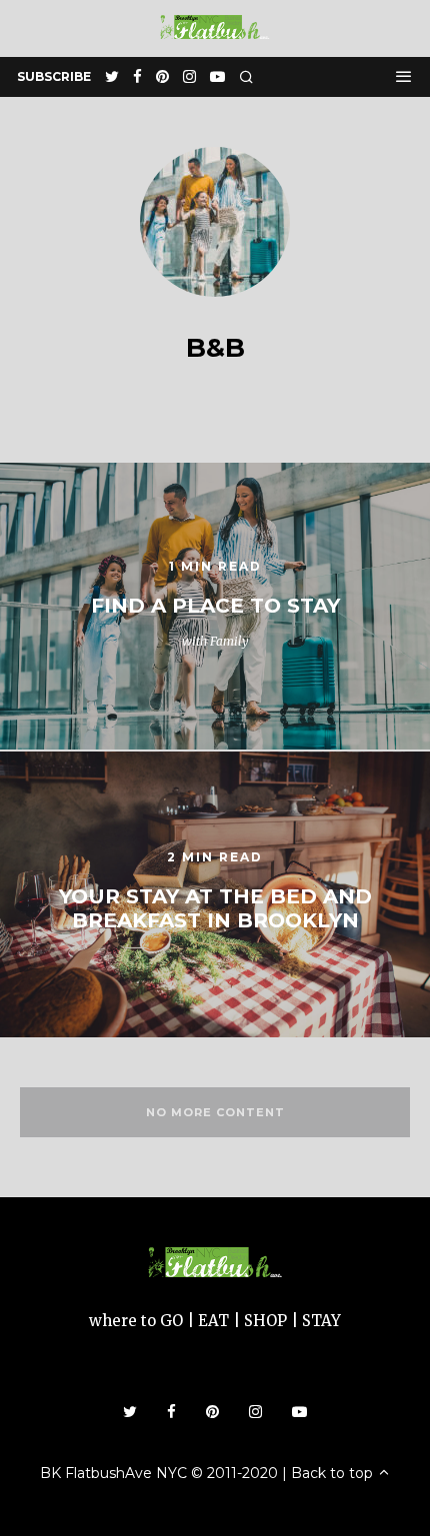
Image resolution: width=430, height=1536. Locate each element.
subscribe (54, 76)
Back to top (334, 1473)
